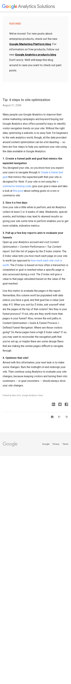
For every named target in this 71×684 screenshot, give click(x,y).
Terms (65, 444)
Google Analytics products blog (35, 54)
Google (46, 444)
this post (18, 190)
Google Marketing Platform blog (30, 44)
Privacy (56, 444)
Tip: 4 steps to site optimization (26, 100)
